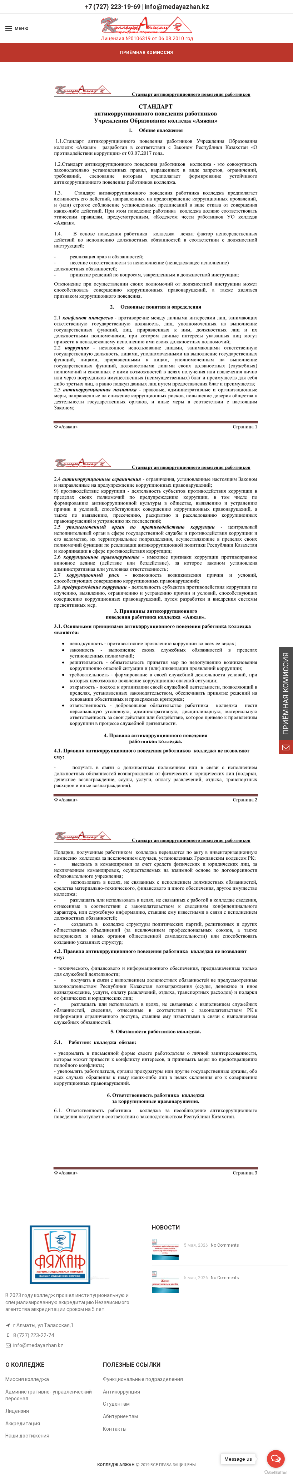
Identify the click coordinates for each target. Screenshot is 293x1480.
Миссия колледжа (27, 1379)
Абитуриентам (120, 1416)
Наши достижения (27, 1436)
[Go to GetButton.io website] (275, 1472)
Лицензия (17, 1411)
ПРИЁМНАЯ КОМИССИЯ (146, 52)
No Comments (225, 1245)
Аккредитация (22, 1423)
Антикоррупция (121, 1392)
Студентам (116, 1404)
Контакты (114, 1429)
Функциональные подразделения (143, 1379)
